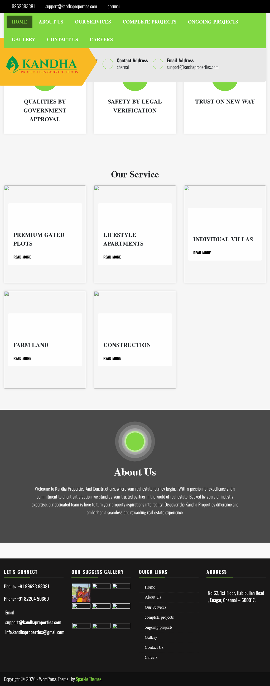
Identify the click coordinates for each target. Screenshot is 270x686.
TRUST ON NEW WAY (225, 101)
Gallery (23, 39)
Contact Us (62, 39)
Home (19, 21)
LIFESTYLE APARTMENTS (123, 239)
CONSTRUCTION (127, 344)
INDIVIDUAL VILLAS (223, 238)
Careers (101, 39)
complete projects (149, 21)
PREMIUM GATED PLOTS (39, 239)
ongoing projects (213, 21)
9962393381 (23, 6)
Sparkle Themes (89, 678)
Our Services (93, 21)
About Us (51, 21)
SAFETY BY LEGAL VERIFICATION (135, 106)
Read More (22, 257)
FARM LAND (31, 344)
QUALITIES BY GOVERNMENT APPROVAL (44, 110)
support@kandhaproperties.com (71, 6)
